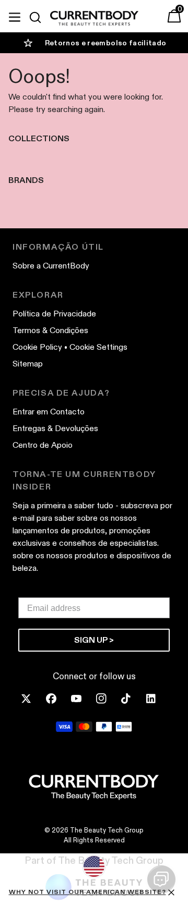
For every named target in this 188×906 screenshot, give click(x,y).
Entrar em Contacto (49, 412)
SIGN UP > (94, 640)
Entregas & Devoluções (55, 428)
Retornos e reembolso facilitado (106, 42)
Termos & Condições (50, 330)
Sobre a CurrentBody (51, 266)
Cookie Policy (37, 347)
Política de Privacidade (54, 314)
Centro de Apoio (43, 445)
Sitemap (28, 364)
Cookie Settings (98, 347)
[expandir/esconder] (14, 15)
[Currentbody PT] (94, 19)
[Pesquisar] (39, 17)
